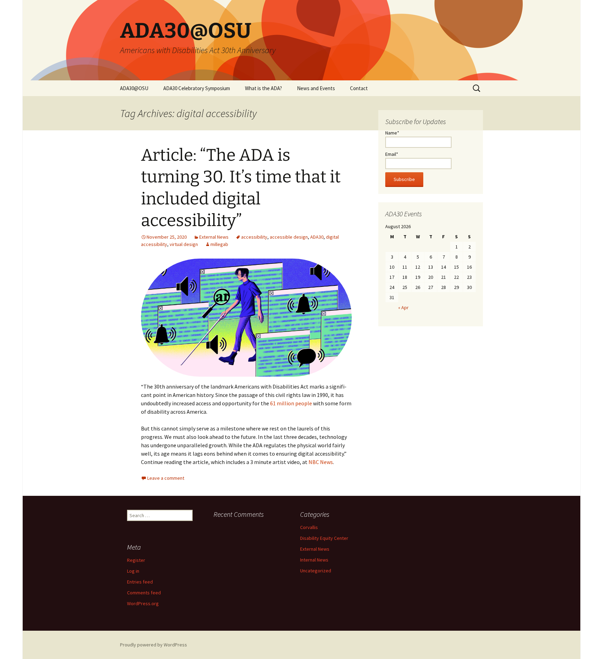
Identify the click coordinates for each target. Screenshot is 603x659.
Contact (359, 88)
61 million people (290, 403)
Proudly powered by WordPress (153, 645)
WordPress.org (143, 603)
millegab (219, 244)
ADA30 (316, 237)
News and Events (316, 88)
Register (136, 560)
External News (214, 237)
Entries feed (140, 582)
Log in (133, 571)
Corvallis (309, 527)
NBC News (320, 461)
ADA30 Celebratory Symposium (196, 88)
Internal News (314, 560)
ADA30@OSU (134, 88)
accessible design (289, 237)
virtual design (184, 244)
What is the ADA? (263, 88)
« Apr (403, 307)
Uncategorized (315, 570)
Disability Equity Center (324, 538)
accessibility (254, 237)
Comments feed (144, 592)
